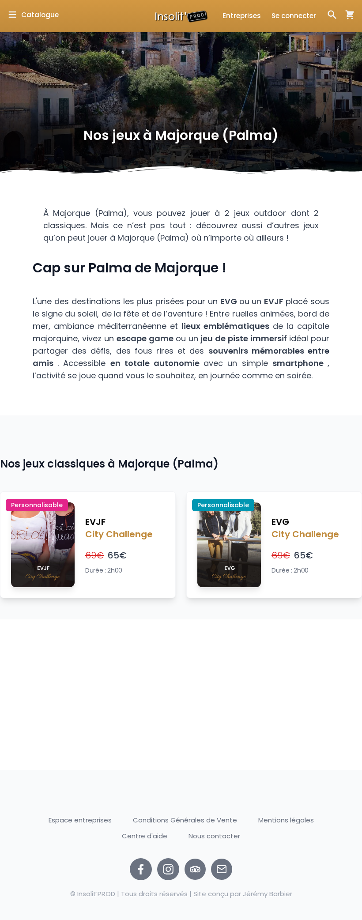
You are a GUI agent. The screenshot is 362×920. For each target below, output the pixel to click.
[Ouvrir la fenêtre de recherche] (332, 14)
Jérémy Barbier (267, 893)
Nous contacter (214, 836)
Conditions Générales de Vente (185, 820)
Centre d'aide (144, 836)
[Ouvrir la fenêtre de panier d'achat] (346, 14)
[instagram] (168, 869)
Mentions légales (286, 820)
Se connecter (294, 15)
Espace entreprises (80, 820)
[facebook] (141, 869)
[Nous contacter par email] (221, 869)
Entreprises (241, 15)
